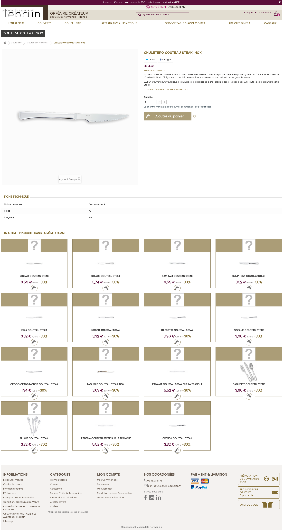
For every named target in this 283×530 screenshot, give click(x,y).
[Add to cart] (34, 288)
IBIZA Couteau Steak (34, 330)
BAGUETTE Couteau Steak (177, 330)
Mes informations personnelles (114, 493)
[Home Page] (5, 43)
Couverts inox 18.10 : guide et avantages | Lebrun (19, 515)
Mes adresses (105, 488)
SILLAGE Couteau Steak (105, 276)
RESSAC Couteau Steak (34, 276)
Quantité (148, 97)
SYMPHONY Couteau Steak (248, 276)
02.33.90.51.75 (176, 7)
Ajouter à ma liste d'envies (212, 116)
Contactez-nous (12, 484)
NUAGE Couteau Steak (34, 438)
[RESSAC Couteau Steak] (34, 263)
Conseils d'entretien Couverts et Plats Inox (166, 89)
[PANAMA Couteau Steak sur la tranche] (177, 372)
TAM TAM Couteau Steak (177, 276)
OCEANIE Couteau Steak (249, 330)
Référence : (150, 70)
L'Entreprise (16, 23)
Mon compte (108, 474)
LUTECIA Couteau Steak (105, 330)
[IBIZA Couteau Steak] (34, 317)
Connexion (265, 12)
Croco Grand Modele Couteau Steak (34, 384)
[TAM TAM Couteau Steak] (177, 263)
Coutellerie (73, 23)
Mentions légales (13, 488)
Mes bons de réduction (110, 497)
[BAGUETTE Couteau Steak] (177, 317)
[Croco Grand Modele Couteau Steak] (34, 372)
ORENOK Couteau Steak (177, 438)
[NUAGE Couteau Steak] (34, 426)
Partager (166, 59)
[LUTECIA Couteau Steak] (106, 317)
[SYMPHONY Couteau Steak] (249, 263)
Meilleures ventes (13, 479)
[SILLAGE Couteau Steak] (106, 263)
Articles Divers (239, 23)
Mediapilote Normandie (149, 527)
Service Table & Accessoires (185, 23)
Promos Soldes (58, 479)
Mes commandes (107, 479)
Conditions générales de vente (21, 502)
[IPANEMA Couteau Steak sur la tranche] (106, 426)
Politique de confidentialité (18, 497)
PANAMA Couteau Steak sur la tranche (177, 384)
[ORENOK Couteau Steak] (177, 426)
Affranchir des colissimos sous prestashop (68, 512)
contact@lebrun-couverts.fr (164, 486)
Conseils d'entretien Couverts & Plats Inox (21, 508)
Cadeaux (270, 23)
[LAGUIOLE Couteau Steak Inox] (106, 372)
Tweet (151, 59)
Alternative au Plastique (119, 23)
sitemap (8, 521)
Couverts (44, 23)
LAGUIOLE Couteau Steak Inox (105, 384)
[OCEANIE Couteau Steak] (249, 317)
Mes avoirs (103, 484)
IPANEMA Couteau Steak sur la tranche (106, 438)
